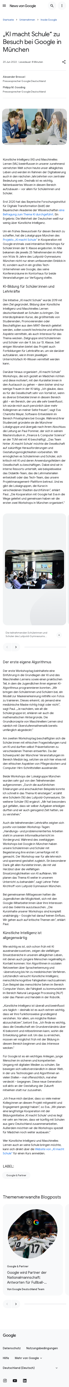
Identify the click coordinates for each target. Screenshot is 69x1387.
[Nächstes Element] (16, 647)
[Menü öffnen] (4, 5)
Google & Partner (16, 1175)
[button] (64, 62)
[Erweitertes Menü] (62, 5)
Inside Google (49, 19)
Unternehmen (27, 19)
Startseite (8, 19)
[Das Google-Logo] (9, 1336)
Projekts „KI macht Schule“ (20, 240)
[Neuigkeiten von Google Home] (23, 5)
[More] (59, 635)
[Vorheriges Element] (7, 647)
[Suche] (52, 5)
